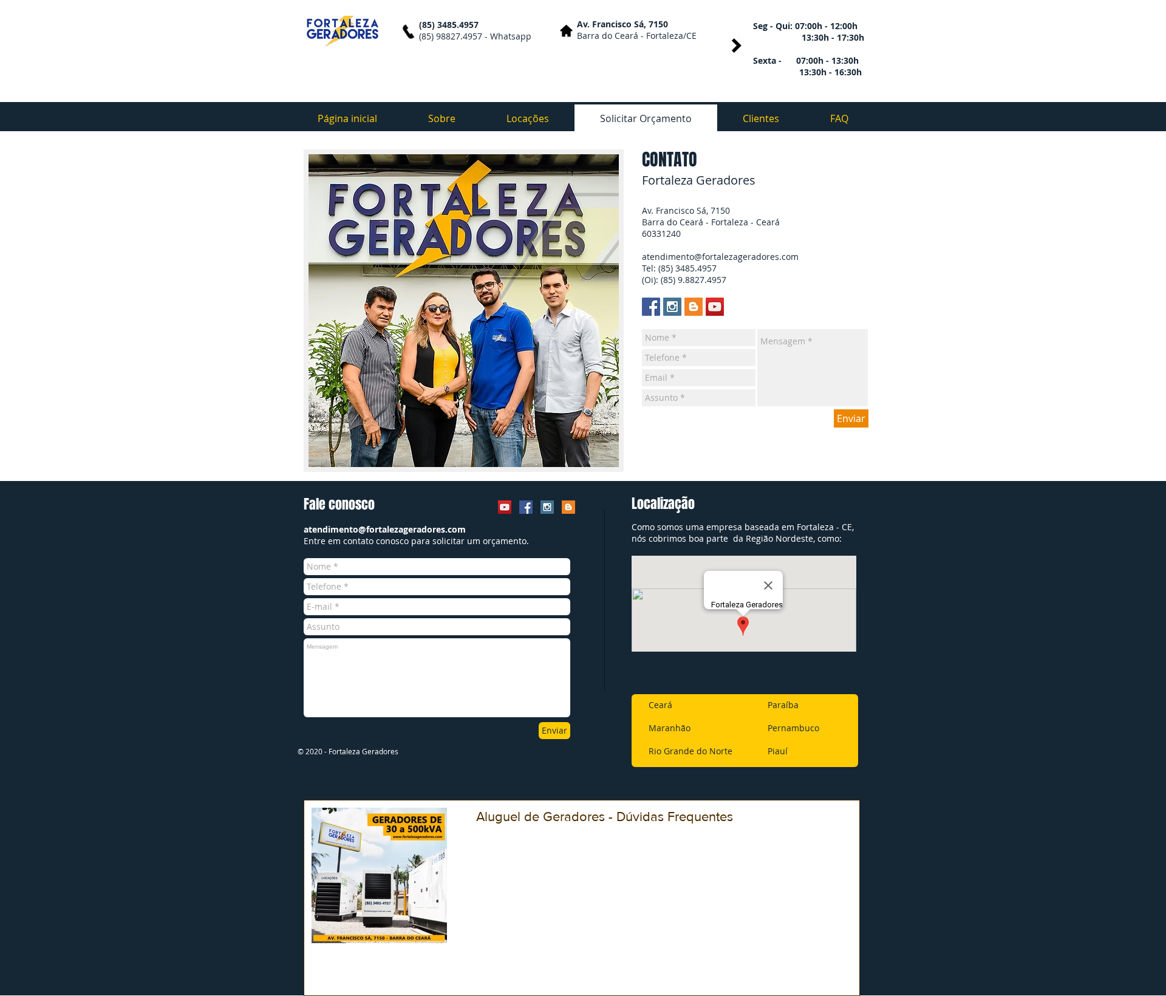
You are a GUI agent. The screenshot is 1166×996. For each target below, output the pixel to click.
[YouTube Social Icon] (715, 307)
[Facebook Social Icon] (651, 307)
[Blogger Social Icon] (693, 307)
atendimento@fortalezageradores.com (720, 256)
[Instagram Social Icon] (672, 307)
